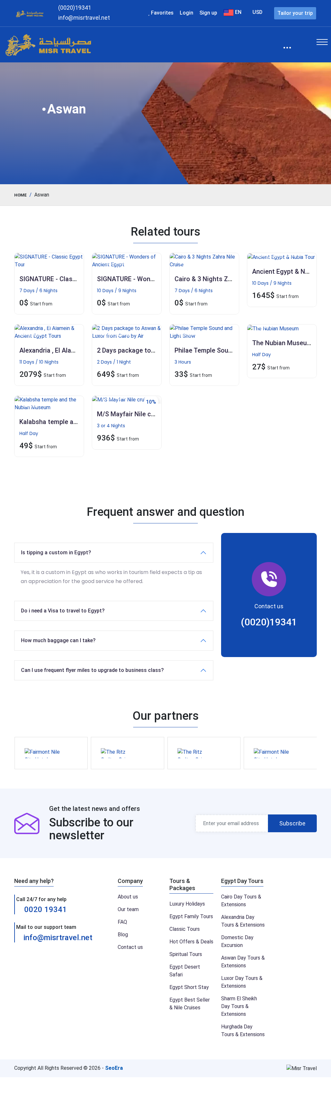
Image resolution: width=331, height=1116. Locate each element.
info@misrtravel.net (58, 937)
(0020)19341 (269, 622)
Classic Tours (184, 929)
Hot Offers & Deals (191, 942)
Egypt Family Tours (191, 916)
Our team (128, 909)
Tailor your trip (295, 13)
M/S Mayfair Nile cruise (131, 414)
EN (237, 12)
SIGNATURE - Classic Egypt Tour (66, 279)
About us (128, 897)
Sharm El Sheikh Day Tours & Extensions (239, 1006)
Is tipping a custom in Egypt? (56, 552)
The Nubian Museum (282, 343)
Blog (123, 934)
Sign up (208, 13)
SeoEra (114, 1068)
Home (20, 195)
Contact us (130, 947)
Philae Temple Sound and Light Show (229, 350)
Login (186, 13)
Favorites (162, 13)
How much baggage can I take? (58, 640)
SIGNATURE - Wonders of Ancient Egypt (155, 279)
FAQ (122, 922)
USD (257, 12)
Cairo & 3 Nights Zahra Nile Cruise (224, 279)
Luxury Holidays (187, 904)
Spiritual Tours (185, 954)
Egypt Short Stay (189, 987)
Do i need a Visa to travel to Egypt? (63, 611)
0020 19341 (44, 909)
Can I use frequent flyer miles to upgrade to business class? (92, 670)
